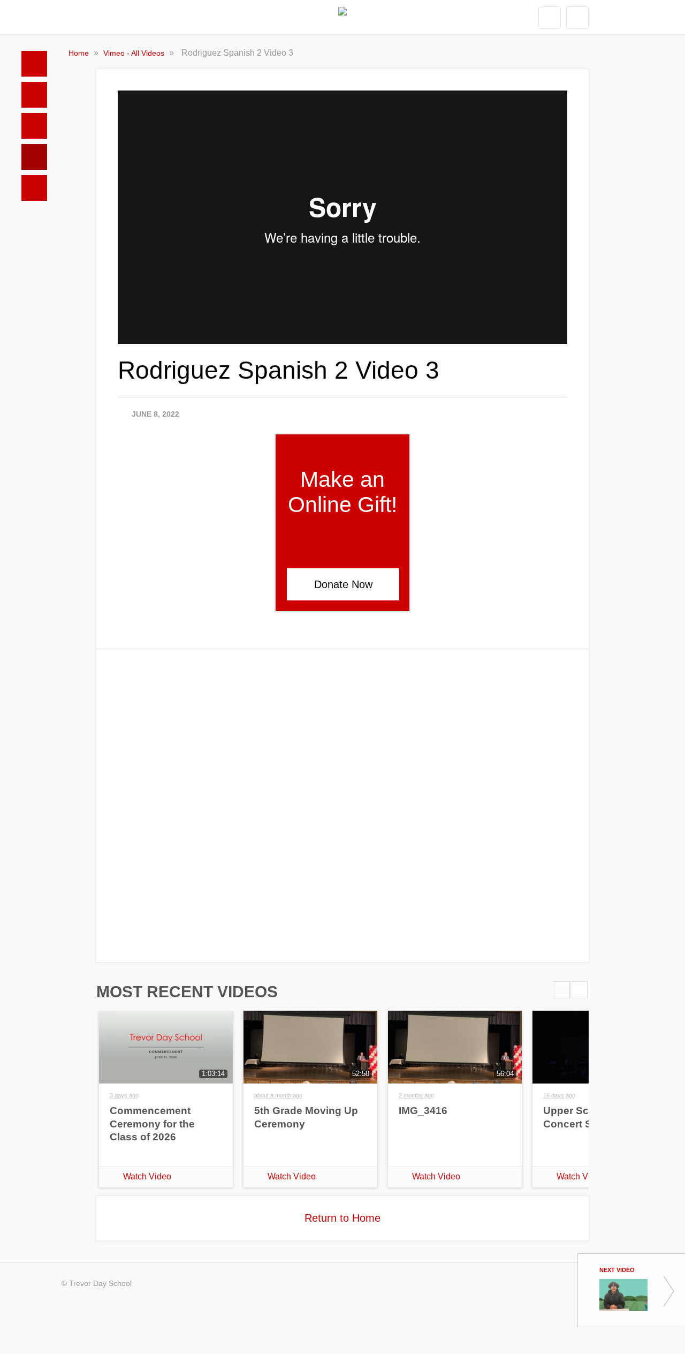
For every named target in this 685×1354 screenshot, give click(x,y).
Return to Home (342, 1218)
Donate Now (343, 584)
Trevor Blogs (34, 188)
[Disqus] (342, 804)
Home (34, 64)
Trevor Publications (34, 95)
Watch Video (147, 1176)
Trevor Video (34, 157)
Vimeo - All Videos (134, 53)
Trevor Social (34, 126)
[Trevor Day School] (342, 18)
